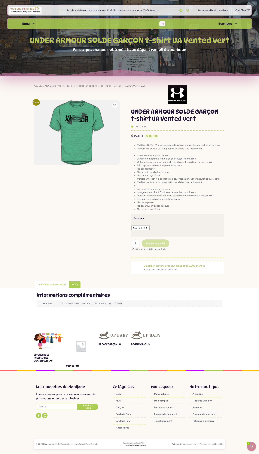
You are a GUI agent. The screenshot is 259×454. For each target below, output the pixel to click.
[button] (34, 23)
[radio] (140, 227)
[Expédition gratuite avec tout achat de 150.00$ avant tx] (137, 268)
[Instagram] (45, 415)
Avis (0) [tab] (74, 284)
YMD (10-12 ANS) (83, 303)
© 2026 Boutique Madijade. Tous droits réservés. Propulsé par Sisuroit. (67, 444)
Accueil (37, 85)
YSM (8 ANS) (99, 303)
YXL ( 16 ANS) (114, 303)
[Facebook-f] (38, 415)
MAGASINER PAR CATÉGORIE (58, 85)
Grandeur (139, 218)
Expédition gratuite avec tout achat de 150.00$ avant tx (174, 266)
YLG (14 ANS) (66, 303)
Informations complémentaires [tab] (52, 284)
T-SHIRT (80, 85)
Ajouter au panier (155, 243)
